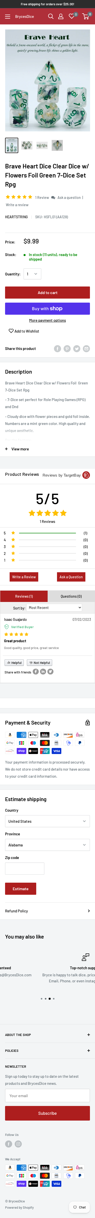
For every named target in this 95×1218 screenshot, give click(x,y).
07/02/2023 (81, 619)
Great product (15, 641)
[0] (86, 16)
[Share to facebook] (36, 671)
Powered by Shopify (19, 1207)
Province (12, 834)
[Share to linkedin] (43, 671)
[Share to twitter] (50, 671)
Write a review (17, 205)
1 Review (42, 197)
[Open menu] (7, 17)
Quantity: (13, 274)
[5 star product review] (16, 634)
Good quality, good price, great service (31, 648)
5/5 (48, 498)
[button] (20, 197)
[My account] (60, 16)
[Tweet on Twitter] (76, 348)
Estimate (21, 888)
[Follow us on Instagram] (18, 1144)
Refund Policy (16, 911)
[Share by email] (86, 348)
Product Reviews (22, 474)
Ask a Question (71, 577)
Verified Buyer (22, 627)
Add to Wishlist (26, 331)
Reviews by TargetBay (62, 475)
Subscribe (47, 1113)
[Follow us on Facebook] (8, 1144)
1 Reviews (47, 521)
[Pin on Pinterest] (67, 348)
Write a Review (24, 577)
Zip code (12, 857)
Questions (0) (71, 596)
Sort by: (19, 608)
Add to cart (48, 292)
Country (11, 810)
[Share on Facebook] (57, 348)
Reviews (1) (24, 596)
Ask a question (69, 197)
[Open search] (51, 16)
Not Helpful (41, 663)
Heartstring (16, 217)
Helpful (16, 663)
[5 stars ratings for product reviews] (47, 513)
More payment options (47, 320)
